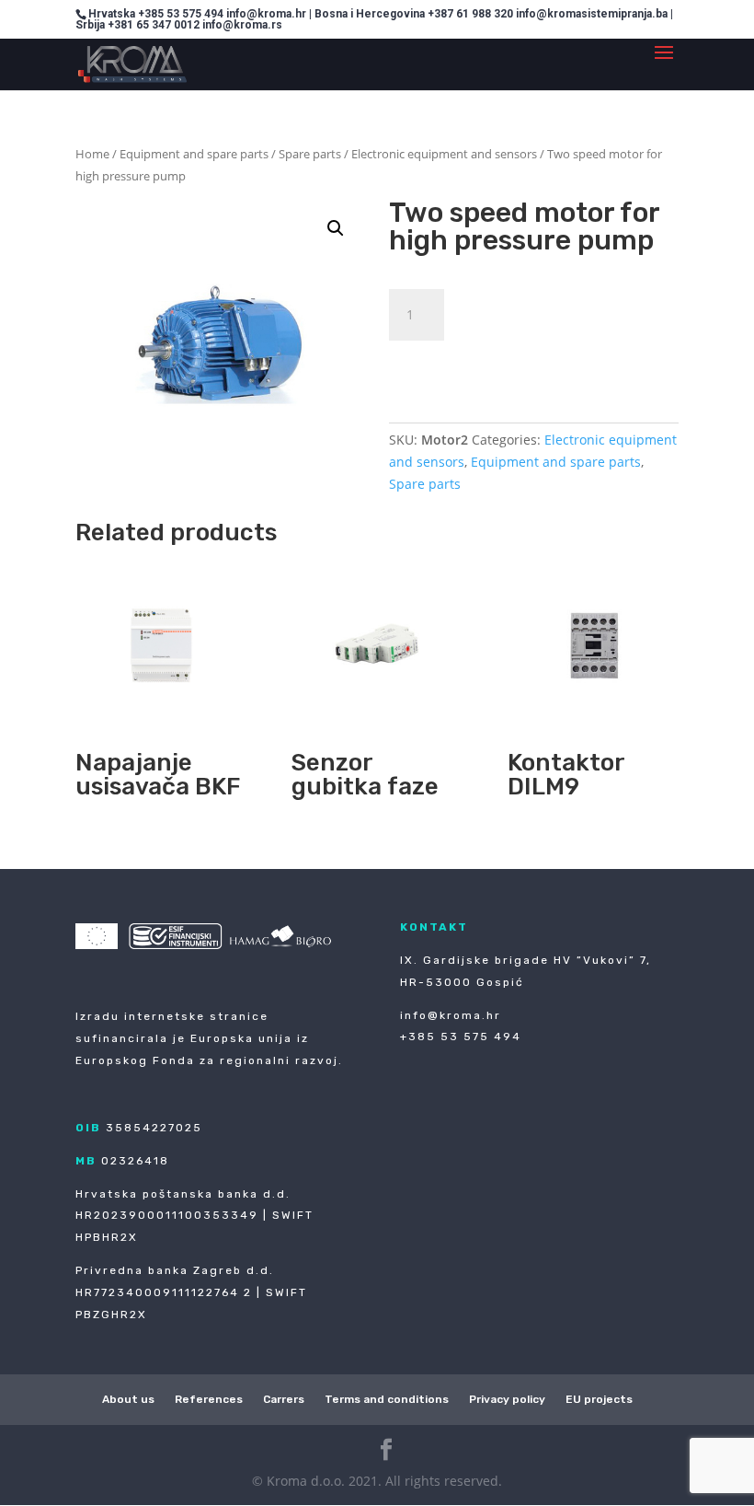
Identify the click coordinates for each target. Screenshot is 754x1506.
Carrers (283, 1399)
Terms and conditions (387, 1399)
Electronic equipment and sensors (444, 153)
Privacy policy (507, 1399)
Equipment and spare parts (194, 153)
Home (92, 153)
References (209, 1399)
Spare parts (310, 153)
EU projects (599, 1399)
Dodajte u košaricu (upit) (513, 363)
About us (128, 1399)
